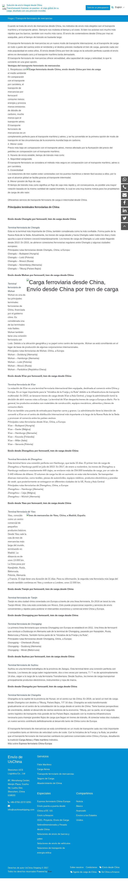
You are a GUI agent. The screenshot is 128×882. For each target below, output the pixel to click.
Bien (50, 871)
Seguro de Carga (45, 778)
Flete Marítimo (44, 764)
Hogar (11, 18)
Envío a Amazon (45, 815)
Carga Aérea (25, 740)
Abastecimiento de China (49, 783)
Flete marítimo (41, 740)
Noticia (79, 801)
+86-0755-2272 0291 (20, 802)
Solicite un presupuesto (97, 7)
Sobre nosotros (77, 867)
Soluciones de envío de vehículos (53, 843)
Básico (79, 806)
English (118, 7)
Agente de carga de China (84, 872)
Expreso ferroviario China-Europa (35, 743)
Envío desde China (110, 867)
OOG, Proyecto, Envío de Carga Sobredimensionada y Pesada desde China (53, 825)
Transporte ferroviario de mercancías (55, 774)
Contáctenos (91, 867)
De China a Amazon (110, 872)
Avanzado (81, 810)
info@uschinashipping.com (21, 809)
